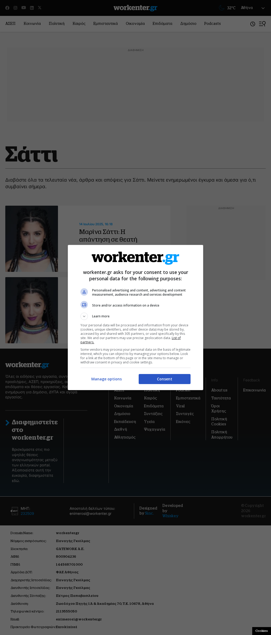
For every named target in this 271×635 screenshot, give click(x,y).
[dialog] (135, 317)
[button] (135, 316)
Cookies (261, 630)
